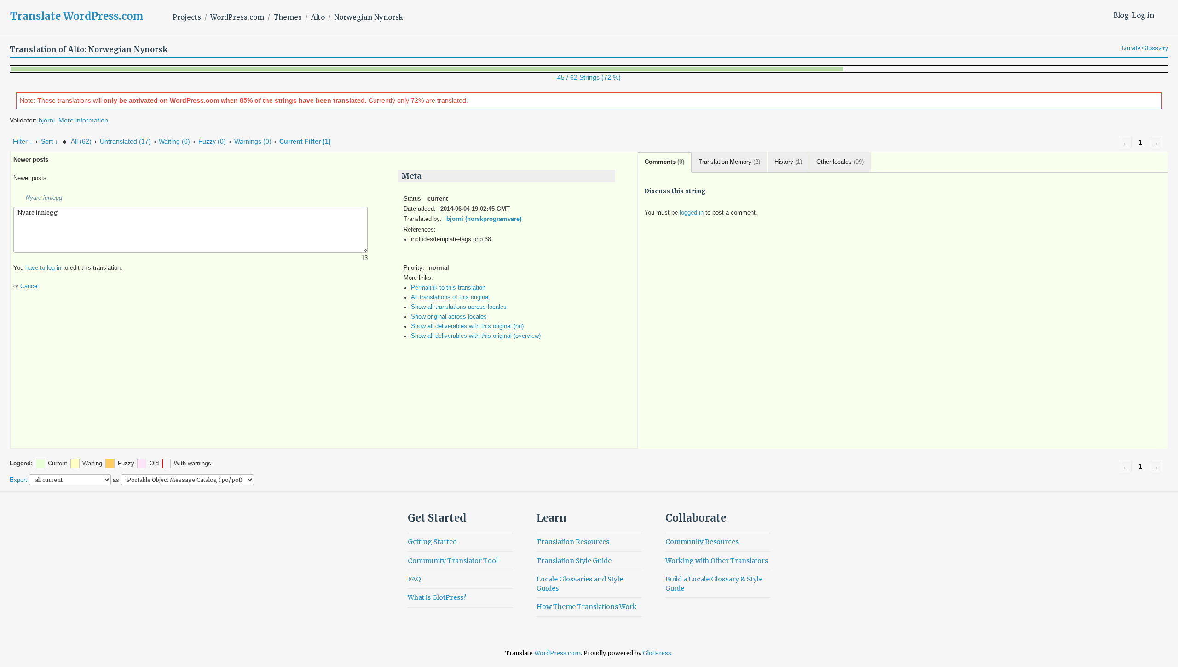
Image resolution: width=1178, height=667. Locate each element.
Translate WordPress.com (77, 16)
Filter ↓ (23, 141)
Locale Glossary (1144, 48)
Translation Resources (573, 542)
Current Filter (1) (305, 141)
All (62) (81, 141)
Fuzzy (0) (212, 141)
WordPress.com (237, 17)
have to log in (43, 268)
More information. (84, 120)
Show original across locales (449, 316)
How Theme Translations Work (587, 607)
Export (18, 479)
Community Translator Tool (453, 561)
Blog (1121, 15)
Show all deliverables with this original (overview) (476, 336)
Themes (287, 17)
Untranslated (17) (125, 141)
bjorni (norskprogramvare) (483, 219)
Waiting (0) (174, 141)
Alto (318, 17)
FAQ (414, 579)
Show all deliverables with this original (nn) (467, 326)
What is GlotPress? (437, 597)
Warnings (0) (252, 141)
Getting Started (432, 542)
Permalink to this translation (448, 287)
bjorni (47, 120)
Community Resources (702, 542)
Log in (1143, 15)
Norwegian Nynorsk (368, 17)
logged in (692, 212)
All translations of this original (450, 297)
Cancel (29, 286)
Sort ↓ (49, 141)
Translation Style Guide (574, 561)
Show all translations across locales (459, 307)
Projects (187, 17)
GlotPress (657, 653)
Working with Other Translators (716, 561)
